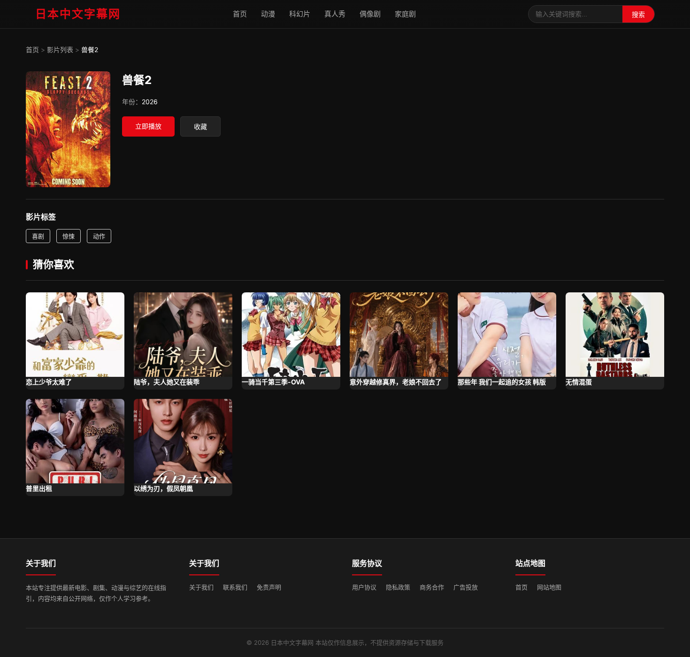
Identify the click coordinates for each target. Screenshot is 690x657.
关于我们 (201, 587)
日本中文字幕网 (78, 14)
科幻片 (299, 13)
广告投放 (465, 587)
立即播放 (148, 126)
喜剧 (38, 236)
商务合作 (432, 587)
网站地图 (549, 587)
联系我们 (235, 587)
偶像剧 (370, 13)
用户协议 (364, 587)
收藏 (200, 126)
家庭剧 (405, 13)
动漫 (268, 13)
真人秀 (334, 13)
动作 (99, 236)
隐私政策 (398, 587)
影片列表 (60, 49)
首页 (240, 13)
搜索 (638, 14)
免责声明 (269, 587)
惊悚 (68, 236)
